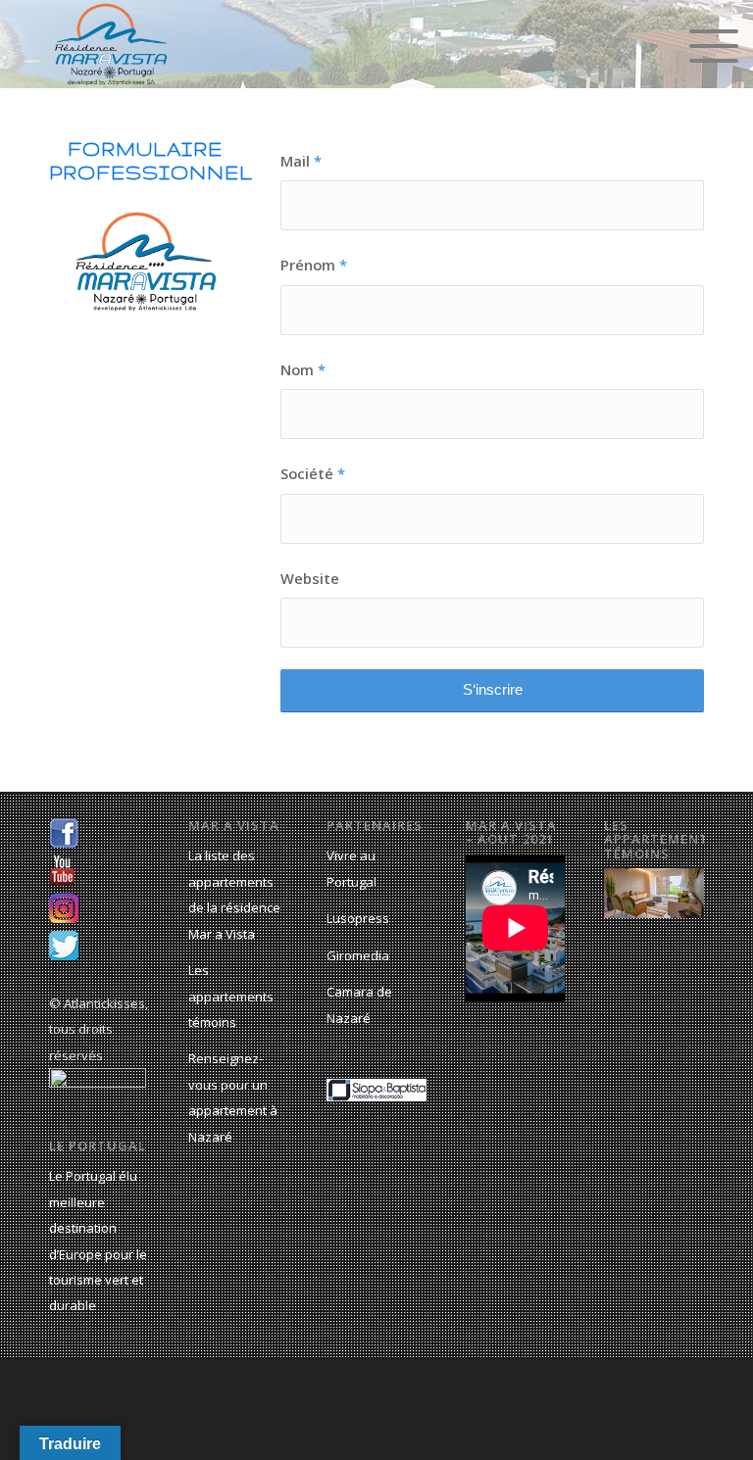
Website (309, 578)
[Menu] (704, 44)
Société (312, 473)
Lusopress (357, 918)
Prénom (313, 264)
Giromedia (357, 955)
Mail (301, 160)
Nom (303, 369)
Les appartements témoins (231, 996)
